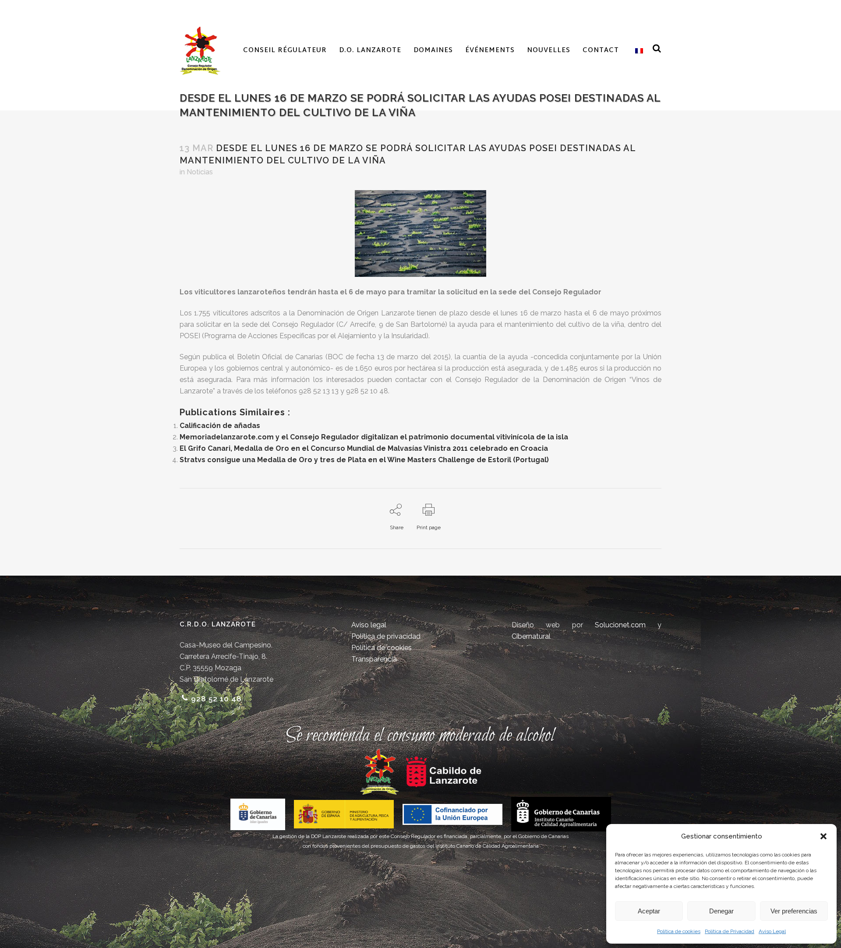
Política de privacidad (385, 636)
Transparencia (374, 659)
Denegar (721, 911)
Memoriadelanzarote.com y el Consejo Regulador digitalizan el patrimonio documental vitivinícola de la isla (374, 437)
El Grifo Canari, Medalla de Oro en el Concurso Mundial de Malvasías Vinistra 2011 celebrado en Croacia (364, 448)
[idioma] (637, 51)
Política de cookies (678, 931)
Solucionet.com (620, 625)
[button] (823, 836)
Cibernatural (531, 636)
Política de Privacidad (729, 931)
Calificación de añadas (220, 425)
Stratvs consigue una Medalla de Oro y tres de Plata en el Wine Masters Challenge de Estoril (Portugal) (364, 460)
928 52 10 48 (216, 698)
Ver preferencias (793, 911)
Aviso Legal (772, 931)
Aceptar (649, 911)
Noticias (200, 172)
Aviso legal (368, 625)
